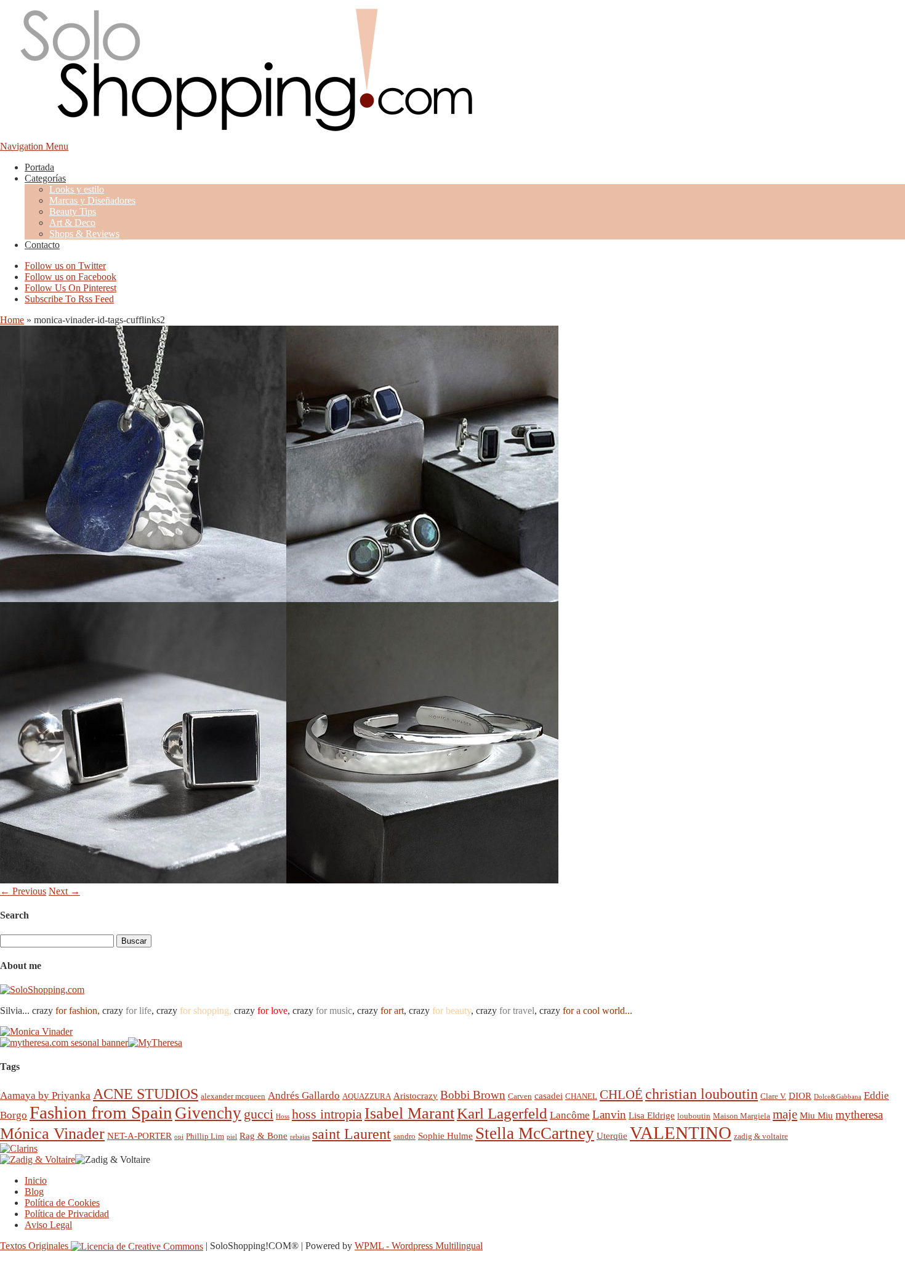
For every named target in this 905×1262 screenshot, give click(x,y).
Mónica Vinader (52, 1134)
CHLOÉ (621, 1094)
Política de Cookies (62, 1202)
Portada (39, 167)
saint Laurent (351, 1134)
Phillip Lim (205, 1136)
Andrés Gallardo (304, 1095)
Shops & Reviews (84, 233)
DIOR (800, 1095)
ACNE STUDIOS (145, 1094)
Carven (520, 1096)
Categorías (45, 178)
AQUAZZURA (366, 1096)
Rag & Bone (263, 1135)
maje (785, 1114)
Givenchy (208, 1113)
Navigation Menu (34, 146)
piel (232, 1136)
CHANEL (581, 1096)
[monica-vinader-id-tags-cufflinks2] (279, 880)
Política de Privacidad (67, 1213)
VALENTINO (680, 1133)
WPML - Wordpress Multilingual (419, 1245)
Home (12, 320)
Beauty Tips (72, 211)
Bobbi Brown (472, 1094)
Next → (64, 891)
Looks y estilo (76, 189)
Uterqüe (612, 1135)
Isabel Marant (409, 1113)
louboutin (693, 1115)
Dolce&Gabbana (837, 1096)
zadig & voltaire (761, 1136)
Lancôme (570, 1115)
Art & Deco (72, 222)
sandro (404, 1136)
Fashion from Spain (101, 1112)
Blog (34, 1191)
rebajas (300, 1136)
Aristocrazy (415, 1095)
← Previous (23, 891)
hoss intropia (327, 1114)
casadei (548, 1095)
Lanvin (609, 1114)
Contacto (42, 244)
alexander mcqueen (233, 1096)
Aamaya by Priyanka (45, 1095)
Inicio (36, 1180)
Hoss (282, 1116)
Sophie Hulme (445, 1135)
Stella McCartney (534, 1133)
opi (178, 1136)
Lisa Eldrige (652, 1115)
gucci (258, 1114)
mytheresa (859, 1114)
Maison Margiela (741, 1115)
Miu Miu (816, 1115)
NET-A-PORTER (139, 1135)
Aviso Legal (48, 1225)
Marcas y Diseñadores (92, 200)
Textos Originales (35, 1245)
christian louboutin (701, 1094)
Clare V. (773, 1096)
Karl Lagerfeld (502, 1113)
